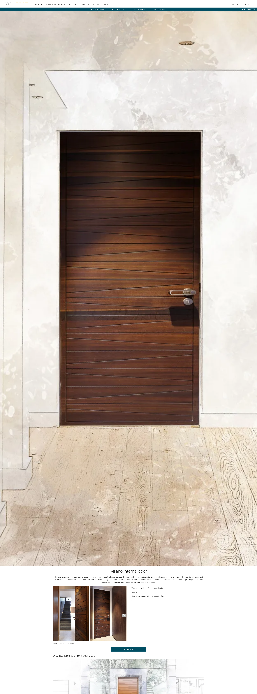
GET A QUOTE (128, 649)
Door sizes (136, 592)
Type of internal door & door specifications (148, 588)
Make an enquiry (160, 9)
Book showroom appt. (139, 9)
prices (134, 600)
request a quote (118, 9)
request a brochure (98, 9)
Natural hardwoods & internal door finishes (148, 596)
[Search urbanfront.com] (112, 4)
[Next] (124, 615)
